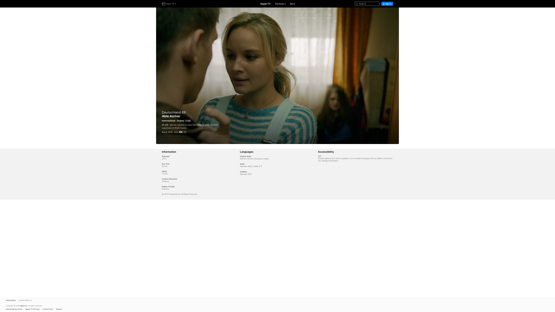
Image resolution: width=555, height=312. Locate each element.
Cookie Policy (48, 309)
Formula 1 (280, 3)
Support (59, 309)
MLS (292, 3)
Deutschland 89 (174, 112)
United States (11, 300)
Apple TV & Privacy (32, 309)
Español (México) (25, 300)
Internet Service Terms (14, 309)
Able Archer (277, 76)
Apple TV (265, 3)
